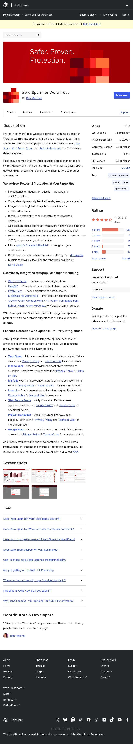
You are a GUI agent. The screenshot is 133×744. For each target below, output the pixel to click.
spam (125, 182)
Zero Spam (15, 356)
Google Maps (16, 429)
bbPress (9, 699)
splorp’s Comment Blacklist (32, 245)
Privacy (7, 677)
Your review (99, 258)
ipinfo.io (13, 380)
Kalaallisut (17, 720)
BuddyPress (12, 705)
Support (125, 112)
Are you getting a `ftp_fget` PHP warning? (28, 570)
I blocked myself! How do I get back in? (27, 590)
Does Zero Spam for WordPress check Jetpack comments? (39, 529)
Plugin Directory (11, 14)
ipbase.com (15, 366)
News (6, 665)
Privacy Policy (30, 361)
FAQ (75, 451)
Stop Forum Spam (22, 148)
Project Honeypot (50, 148)
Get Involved (108, 660)
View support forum (103, 297)
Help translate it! (92, 24)
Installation (46, 112)
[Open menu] (128, 5)
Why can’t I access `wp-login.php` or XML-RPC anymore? (38, 600)
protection (123, 175)
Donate (107, 671)
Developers (75, 671)
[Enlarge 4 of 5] (24, 489)
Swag (105, 677)
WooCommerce (17, 281)
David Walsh (15, 264)
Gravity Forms (16, 300)
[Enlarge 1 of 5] (24, 473)
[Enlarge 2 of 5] (52, 473)
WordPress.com (14, 688)
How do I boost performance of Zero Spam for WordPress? (39, 539)
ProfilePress (15, 291)
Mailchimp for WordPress (23, 295)
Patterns (41, 677)
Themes (40, 665)
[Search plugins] (37, 35)
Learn (71, 660)
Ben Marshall (34, 98)
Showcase (42, 660)
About (6, 660)
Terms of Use (53, 361)
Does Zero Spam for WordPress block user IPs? (31, 518)
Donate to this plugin (104, 328)
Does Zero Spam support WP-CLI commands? (31, 549)
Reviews (27, 112)
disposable (76, 255)
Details (11, 112)
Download (122, 95)
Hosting (7, 671)
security (117, 182)
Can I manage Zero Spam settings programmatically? (34, 559)
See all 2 (125, 168)
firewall (112, 175)
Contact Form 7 (35, 300)
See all (126, 258)
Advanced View (101, 198)
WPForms (52, 300)
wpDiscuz (40, 305)
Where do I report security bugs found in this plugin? (34, 580)
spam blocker (121, 188)
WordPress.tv (77, 677)
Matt (7, 693)
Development (69, 112)
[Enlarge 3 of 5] (81, 473)
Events (105, 665)
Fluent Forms (25, 305)
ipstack (13, 390)
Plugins (40, 671)
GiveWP (13, 286)
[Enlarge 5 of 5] (52, 489)
